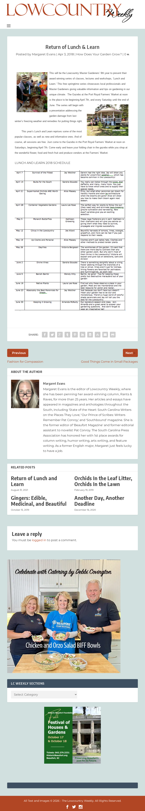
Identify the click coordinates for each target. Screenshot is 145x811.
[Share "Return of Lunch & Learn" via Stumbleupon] (97, 334)
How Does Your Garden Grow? (99, 54)
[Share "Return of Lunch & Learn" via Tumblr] (67, 334)
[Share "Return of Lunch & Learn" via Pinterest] (75, 334)
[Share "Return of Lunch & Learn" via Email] (105, 334)
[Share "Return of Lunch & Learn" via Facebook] (45, 334)
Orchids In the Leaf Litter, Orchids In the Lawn (103, 481)
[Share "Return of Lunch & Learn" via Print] (112, 334)
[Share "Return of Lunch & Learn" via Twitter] (52, 334)
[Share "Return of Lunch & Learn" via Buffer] (90, 334)
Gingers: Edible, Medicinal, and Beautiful (38, 501)
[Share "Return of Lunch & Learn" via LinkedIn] (82, 334)
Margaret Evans (44, 54)
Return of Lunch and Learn (34, 481)
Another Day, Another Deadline (99, 501)
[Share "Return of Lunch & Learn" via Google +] (60, 334)
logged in (39, 540)
